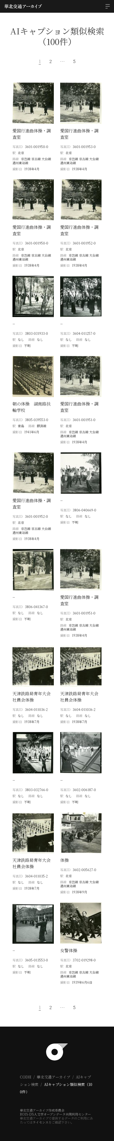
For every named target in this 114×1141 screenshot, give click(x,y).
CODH (25, 1077)
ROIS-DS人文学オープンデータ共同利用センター (55, 1114)
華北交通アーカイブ (53, 1077)
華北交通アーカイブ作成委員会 (42, 1110)
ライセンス (41, 1122)
